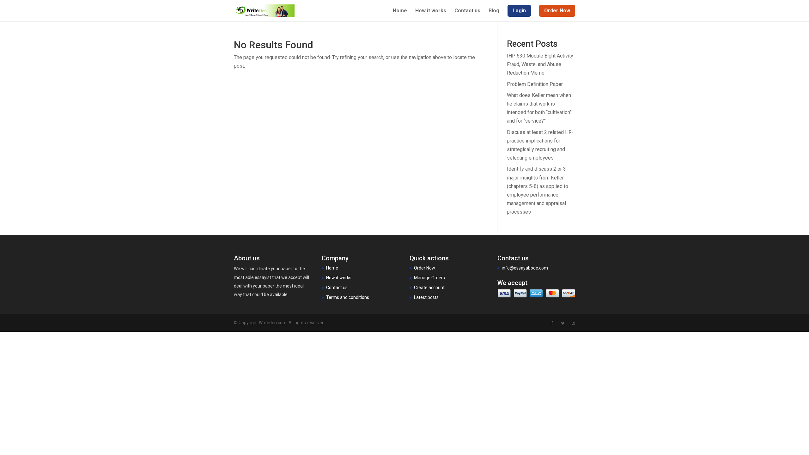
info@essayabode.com (525, 267)
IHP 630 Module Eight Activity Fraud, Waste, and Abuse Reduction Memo (540, 64)
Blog (494, 11)
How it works (430, 11)
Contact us (467, 11)
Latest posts (426, 297)
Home (400, 11)
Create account (429, 287)
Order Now (424, 267)
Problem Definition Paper (535, 84)
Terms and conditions (347, 297)
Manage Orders (429, 277)
